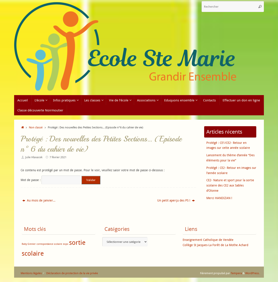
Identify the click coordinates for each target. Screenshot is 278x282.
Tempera (236, 273)
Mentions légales (31, 273)
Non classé (36, 127)
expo (65, 243)
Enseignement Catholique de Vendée (208, 240)
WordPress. (252, 273)
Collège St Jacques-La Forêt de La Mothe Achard (215, 245)
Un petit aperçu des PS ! (174, 200)
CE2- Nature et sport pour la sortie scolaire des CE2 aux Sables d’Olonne (230, 185)
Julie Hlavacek (33, 157)
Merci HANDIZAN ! (219, 198)
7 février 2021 (58, 157)
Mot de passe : (31, 180)
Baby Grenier (29, 243)
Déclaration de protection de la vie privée (72, 273)
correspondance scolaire (49, 243)
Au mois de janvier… (40, 200)
